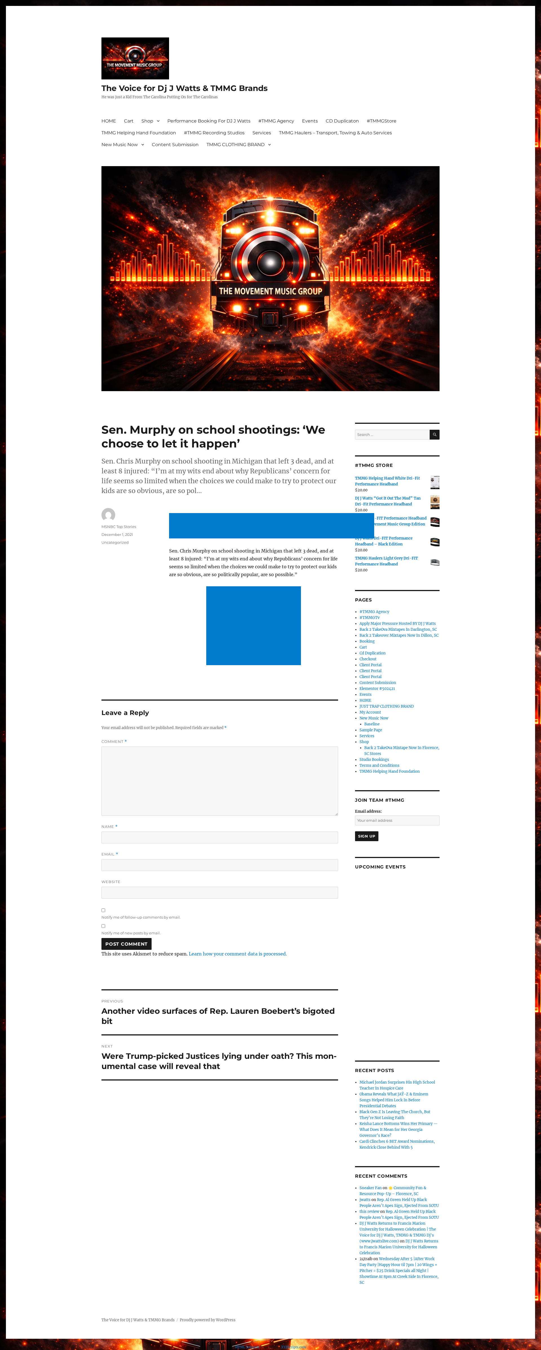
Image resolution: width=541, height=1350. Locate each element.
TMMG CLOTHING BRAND (236, 144)
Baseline (372, 724)
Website (111, 881)
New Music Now (119, 144)
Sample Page (371, 730)
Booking (367, 641)
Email (109, 854)
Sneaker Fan (371, 1188)
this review (369, 1211)
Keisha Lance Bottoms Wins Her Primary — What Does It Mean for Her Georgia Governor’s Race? (399, 1129)
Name (109, 826)
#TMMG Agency (276, 121)
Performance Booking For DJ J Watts (208, 121)
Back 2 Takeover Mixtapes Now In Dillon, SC (399, 635)
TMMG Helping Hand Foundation (138, 132)
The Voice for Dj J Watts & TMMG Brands (184, 88)
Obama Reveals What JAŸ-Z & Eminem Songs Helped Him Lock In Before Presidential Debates (394, 1100)
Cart (129, 121)
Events (310, 121)
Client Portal (371, 665)
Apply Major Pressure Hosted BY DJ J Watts (398, 623)
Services (261, 132)
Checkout (368, 659)
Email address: (368, 811)
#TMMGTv (370, 617)
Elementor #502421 (377, 688)
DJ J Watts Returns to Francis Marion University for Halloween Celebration (399, 1247)
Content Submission (175, 144)
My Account (370, 712)
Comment (114, 741)
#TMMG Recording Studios (214, 132)
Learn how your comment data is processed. (238, 954)
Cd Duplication (373, 653)
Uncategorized (115, 542)
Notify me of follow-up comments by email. (141, 917)
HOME (108, 121)
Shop (147, 121)
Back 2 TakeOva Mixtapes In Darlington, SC (398, 629)
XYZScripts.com (293, 1347)
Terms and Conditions (380, 765)
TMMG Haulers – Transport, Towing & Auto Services (335, 132)
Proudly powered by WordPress (208, 1320)
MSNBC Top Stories (118, 526)
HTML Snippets (247, 1347)
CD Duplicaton (342, 121)
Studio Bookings (374, 759)
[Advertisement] (272, 526)
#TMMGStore (381, 121)
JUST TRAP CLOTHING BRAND (387, 706)
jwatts (365, 1199)
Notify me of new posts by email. (131, 933)
